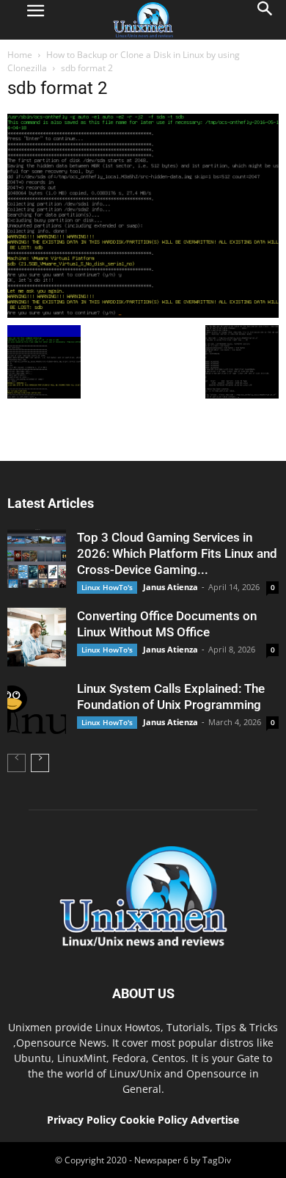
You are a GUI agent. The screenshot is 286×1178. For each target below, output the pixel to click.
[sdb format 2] (143, 314)
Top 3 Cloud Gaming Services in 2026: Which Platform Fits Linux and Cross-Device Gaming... (177, 553)
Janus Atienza (170, 586)
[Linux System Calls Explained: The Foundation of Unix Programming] (36, 709)
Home (19, 54)
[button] (265, 20)
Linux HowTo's (107, 587)
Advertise (215, 1120)
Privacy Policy (82, 1120)
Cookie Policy (155, 1120)
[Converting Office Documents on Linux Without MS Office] (36, 637)
